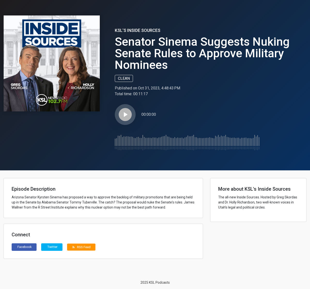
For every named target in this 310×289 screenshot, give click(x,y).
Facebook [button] (24, 247)
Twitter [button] (52, 247)
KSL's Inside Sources (137, 30)
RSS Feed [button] (81, 247)
